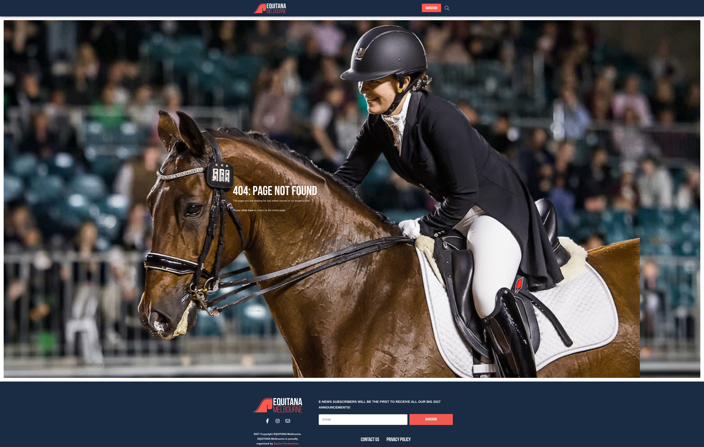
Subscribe (431, 8)
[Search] (447, 8)
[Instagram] (277, 420)
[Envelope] (287, 420)
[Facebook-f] (267, 420)
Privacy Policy (398, 439)
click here (247, 210)
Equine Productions (286, 443)
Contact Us (370, 439)
